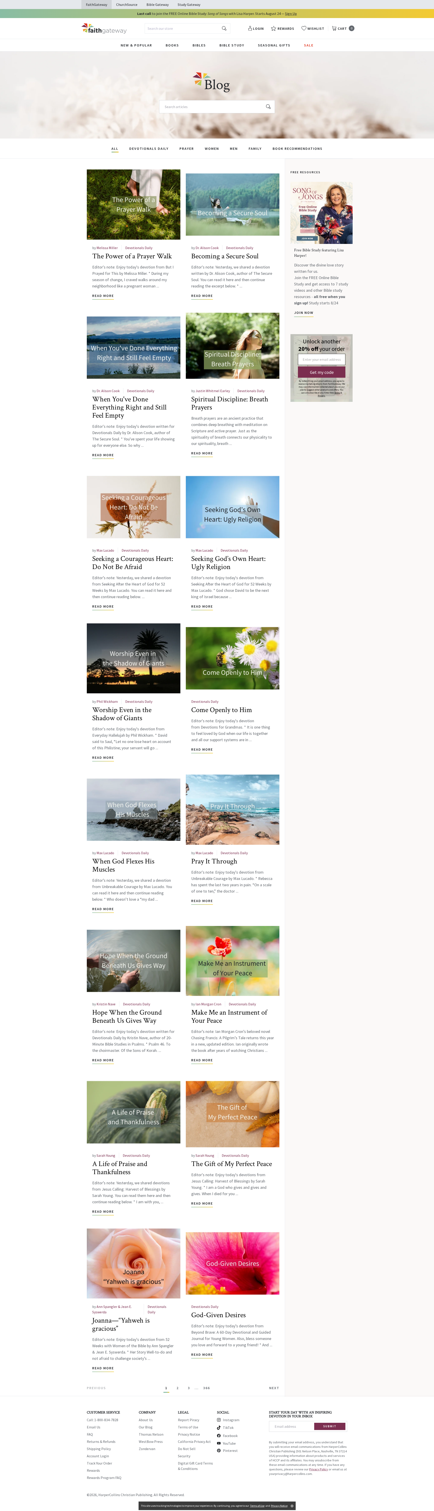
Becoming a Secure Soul (225, 256)
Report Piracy (188, 1420)
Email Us (93, 1427)
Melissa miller (107, 247)
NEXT (274, 1388)
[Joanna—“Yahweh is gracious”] (133, 1264)
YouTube (229, 1443)
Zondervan (147, 1448)
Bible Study (231, 45)
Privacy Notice (189, 1434)
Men (234, 148)
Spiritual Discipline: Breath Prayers (229, 403)
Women (212, 148)
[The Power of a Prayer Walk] (133, 204)
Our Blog (146, 1427)
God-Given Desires (218, 1315)
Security (184, 1456)
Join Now (304, 312)
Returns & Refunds (101, 1441)
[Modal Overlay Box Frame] (321, 368)
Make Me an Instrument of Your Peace (229, 1016)
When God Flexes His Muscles (123, 865)
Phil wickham (107, 701)
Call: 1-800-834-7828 (102, 1420)
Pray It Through (214, 861)
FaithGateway (96, 4)
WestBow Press (151, 1441)
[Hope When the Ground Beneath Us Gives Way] (133, 961)
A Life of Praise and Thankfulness (119, 1168)
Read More (103, 295)
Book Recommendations (298, 148)
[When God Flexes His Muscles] (133, 810)
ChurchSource (126, 4)
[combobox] (187, 28)
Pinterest (230, 1450)
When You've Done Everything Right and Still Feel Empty (129, 407)
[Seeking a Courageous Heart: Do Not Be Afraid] (133, 507)
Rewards (93, 1470)
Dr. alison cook (207, 247)
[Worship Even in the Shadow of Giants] (133, 658)
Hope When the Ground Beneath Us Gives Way (127, 1016)
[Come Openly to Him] (232, 658)
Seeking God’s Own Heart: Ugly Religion (228, 563)
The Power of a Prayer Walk (132, 256)
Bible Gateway (157, 4)
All (114, 148)
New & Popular (136, 45)
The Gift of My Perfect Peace (231, 1164)
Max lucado (105, 550)
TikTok (228, 1427)
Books (172, 45)
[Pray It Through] (232, 810)
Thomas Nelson (151, 1434)
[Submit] (224, 28)
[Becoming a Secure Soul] (232, 204)
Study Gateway (189, 4)
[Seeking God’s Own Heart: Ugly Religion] (232, 507)
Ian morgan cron (208, 1004)
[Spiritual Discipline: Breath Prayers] (232, 348)
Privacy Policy (318, 1469)
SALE (309, 45)
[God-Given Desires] (232, 1264)
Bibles (199, 45)
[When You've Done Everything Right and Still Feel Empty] (133, 348)
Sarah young (106, 1155)
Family (255, 148)
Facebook (230, 1435)
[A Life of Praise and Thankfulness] (133, 1112)
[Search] (268, 106)
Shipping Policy (99, 1448)
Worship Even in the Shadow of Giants (121, 714)
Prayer (186, 148)
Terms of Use (188, 1427)
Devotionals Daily (149, 148)
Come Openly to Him (221, 710)
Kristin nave (106, 1004)
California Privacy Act (194, 1441)
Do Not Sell (187, 1448)
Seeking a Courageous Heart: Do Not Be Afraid (132, 563)
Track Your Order (99, 1463)
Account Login (98, 1456)
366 (206, 1388)
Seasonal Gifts (274, 45)
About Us (146, 1420)
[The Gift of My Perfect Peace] (232, 1112)
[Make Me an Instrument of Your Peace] (232, 961)
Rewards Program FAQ (104, 1477)
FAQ (90, 1434)
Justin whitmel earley (213, 391)
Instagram (231, 1420)
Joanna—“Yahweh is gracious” (121, 1324)
